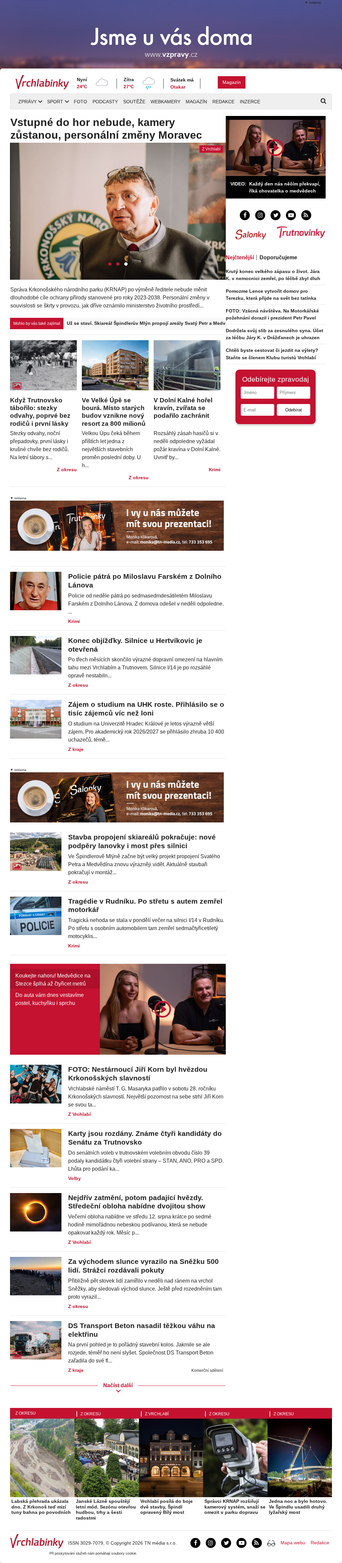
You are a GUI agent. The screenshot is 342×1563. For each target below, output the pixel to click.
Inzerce (250, 101)
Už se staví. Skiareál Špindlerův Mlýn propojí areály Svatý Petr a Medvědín (146, 323)
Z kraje (75, 749)
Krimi (214, 469)
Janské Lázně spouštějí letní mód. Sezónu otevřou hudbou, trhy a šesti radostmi (106, 1510)
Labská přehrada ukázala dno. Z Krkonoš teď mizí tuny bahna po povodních (41, 1507)
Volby (74, 1178)
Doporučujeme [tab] (278, 257)
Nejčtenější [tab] (240, 257)
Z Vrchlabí (79, 1114)
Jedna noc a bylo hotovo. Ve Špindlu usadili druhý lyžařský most (298, 1507)
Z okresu (67, 469)
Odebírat (293, 409)
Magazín (231, 82)
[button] (110, 264)
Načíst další (118, 1385)
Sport (55, 101)
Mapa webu (293, 1542)
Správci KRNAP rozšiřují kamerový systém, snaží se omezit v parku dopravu (235, 1507)
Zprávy (27, 101)
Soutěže (134, 101)
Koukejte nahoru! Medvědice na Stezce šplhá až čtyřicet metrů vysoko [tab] (53, 981)
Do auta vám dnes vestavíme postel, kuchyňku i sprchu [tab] (49, 999)
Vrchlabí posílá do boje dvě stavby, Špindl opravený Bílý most (166, 1507)
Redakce (223, 101)
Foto (80, 101)
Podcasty (105, 101)
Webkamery (165, 101)
